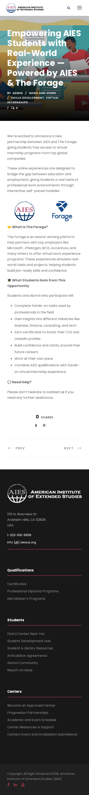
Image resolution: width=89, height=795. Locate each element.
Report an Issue (19, 670)
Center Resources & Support (30, 727)
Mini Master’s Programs (26, 598)
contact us (55, 392)
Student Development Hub (29, 641)
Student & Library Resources (30, 648)
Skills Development (27, 98)
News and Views (42, 93)
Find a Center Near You (25, 633)
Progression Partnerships (27, 712)
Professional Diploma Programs (33, 591)
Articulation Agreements (27, 655)
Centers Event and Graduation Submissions (42, 734)
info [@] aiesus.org (21, 542)
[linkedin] (15, 785)
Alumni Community (22, 663)
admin (17, 93)
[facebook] (8, 785)
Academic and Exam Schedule (31, 720)
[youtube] (22, 785)
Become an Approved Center (31, 705)
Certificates (16, 584)
